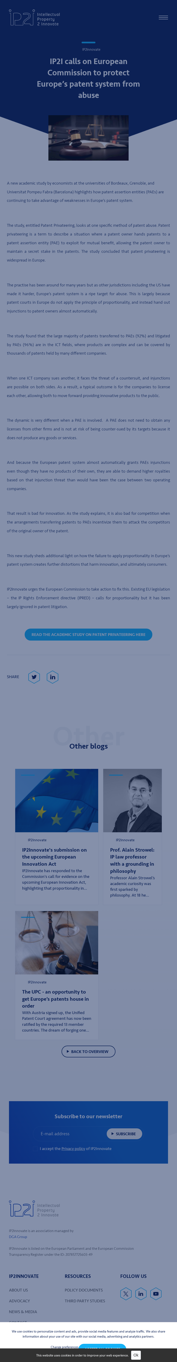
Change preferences (64, 1347)
